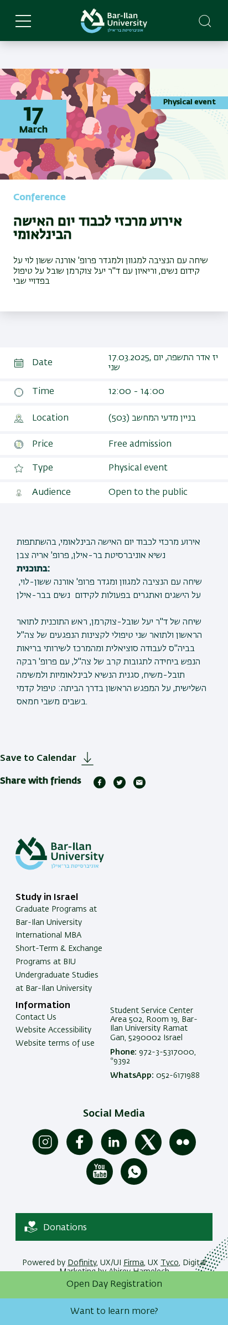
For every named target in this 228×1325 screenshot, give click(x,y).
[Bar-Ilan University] (114, 20)
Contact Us (35, 1017)
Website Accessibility (53, 1030)
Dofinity (82, 1263)
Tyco (169, 1263)
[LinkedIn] (114, 1153)
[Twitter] (148, 1153)
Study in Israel (46, 897)
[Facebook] (79, 1153)
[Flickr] (182, 1153)
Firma (133, 1263)
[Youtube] (99, 1182)
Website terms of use (55, 1043)
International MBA (48, 935)
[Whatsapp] (134, 1182)
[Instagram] (45, 1153)
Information (42, 1005)
